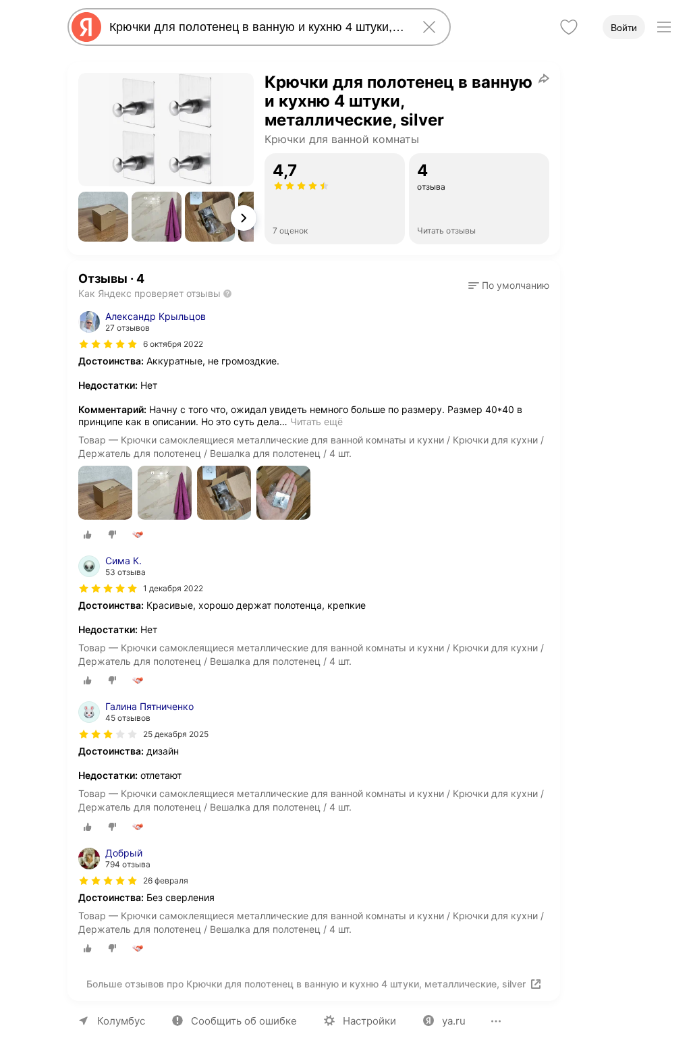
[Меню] (664, 26)
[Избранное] (569, 27)
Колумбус (121, 1020)
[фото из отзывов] (105, 494)
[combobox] (256, 27)
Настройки (369, 1020)
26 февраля (165, 880)
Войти (624, 27)
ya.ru (454, 1020)
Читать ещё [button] (316, 421)
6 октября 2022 (173, 344)
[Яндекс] (86, 27)
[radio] (87, 534)
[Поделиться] (543, 78)
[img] (108, 344)
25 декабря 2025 (176, 734)
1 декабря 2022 (173, 588)
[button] (103, 217)
